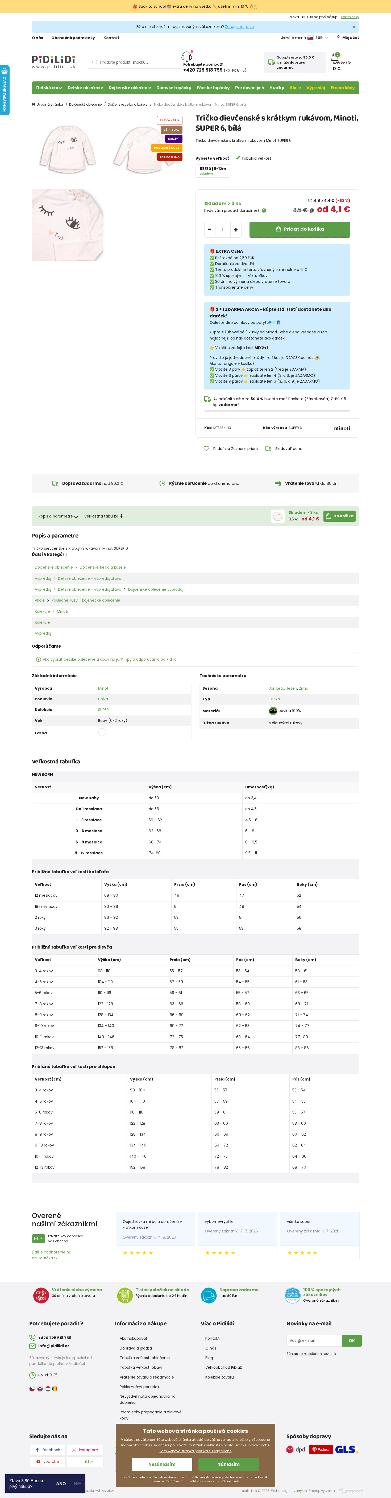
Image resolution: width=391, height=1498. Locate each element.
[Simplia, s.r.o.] (350, 1490)
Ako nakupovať (134, 1338)
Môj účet (350, 37)
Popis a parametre (56, 516)
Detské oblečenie (85, 88)
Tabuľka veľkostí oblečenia (145, 1357)
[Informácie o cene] (312, 210)
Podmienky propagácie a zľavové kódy (151, 1415)
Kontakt (111, 37)
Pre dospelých (249, 88)
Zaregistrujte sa (239, 26)
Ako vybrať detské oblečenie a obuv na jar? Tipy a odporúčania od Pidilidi (110, 659)
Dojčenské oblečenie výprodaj (155, 589)
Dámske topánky (173, 88)
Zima (303, 688)
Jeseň (291, 688)
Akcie (295, 88)
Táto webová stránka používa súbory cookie (195, 1451)
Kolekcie (42, 611)
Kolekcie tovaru (219, 1377)
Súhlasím (229, 1464)
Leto (280, 688)
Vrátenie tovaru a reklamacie (147, 1377)
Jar (271, 688)
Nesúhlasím (162, 1464)
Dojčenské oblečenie (130, 88)
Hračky (276, 88)
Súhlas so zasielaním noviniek (311, 1353)
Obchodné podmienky (73, 37)
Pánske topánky (213, 88)
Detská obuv (49, 88)
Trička (274, 699)
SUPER (103, 709)
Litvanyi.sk (298, 1490)
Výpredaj (315, 88)
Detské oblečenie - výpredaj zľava (89, 578)
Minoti (62, 611)
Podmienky (350, 17)
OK (352, 1341)
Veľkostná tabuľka (101, 516)
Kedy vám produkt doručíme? (232, 210)
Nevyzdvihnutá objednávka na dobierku (148, 1399)
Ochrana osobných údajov (91, 1490)
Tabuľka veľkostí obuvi (141, 1367)
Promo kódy (343, 88)
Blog (209, 1357)
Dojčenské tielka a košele (127, 104)
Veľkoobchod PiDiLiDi (224, 1367)
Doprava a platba (136, 1348)
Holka (103, 699)
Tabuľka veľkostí (257, 158)
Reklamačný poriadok (139, 1386)
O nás (37, 37)
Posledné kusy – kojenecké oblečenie (86, 600)
